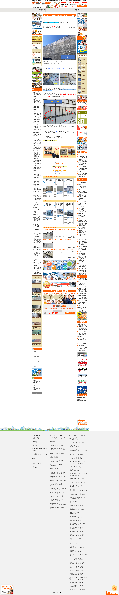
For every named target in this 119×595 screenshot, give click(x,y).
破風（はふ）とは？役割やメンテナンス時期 (37, 273)
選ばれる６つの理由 (36, 438)
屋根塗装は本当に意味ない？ (36, 99)
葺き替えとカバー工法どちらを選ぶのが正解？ (82, 196)
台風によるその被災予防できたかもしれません (82, 239)
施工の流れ (63, 10)
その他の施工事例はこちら (72, 224)
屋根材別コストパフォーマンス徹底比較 (37, 209)
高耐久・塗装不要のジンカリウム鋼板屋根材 (37, 239)
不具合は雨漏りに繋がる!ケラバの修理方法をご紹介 (77, 494)
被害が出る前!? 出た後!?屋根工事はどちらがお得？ (82, 291)
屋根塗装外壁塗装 (83, 88)
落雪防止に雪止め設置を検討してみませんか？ (58, 493)
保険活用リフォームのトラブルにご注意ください (82, 308)
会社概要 (83, 10)
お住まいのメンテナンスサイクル (74, 543)
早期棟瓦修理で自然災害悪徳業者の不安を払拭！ (37, 148)
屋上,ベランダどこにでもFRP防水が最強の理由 (37, 132)
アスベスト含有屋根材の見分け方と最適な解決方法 (77, 523)
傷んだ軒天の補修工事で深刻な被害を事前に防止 (37, 119)
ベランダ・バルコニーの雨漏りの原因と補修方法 (37, 137)
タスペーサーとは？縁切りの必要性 (36, 122)
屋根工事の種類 (82, 55)
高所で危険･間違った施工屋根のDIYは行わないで (37, 242)
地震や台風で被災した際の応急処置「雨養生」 (37, 161)
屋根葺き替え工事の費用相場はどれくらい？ (82, 189)
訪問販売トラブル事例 (82, 295)
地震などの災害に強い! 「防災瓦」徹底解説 (82, 254)
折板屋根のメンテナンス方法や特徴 (75, 479)
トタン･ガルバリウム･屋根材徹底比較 (36, 229)
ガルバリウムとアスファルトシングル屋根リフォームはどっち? (37, 225)
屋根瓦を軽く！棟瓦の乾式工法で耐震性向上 (82, 249)
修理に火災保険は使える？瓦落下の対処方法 (82, 244)
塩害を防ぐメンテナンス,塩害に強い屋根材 (37, 214)
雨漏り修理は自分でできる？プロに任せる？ (37, 102)
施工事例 (49, 10)
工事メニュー (69, 10)
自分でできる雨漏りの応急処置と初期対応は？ (82, 266)
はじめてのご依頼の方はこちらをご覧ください (58, 437)
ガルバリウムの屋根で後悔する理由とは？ (36, 231)
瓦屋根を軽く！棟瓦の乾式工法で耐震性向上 (76, 519)
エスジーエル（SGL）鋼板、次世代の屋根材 (76, 559)
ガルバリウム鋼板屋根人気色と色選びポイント (82, 166)
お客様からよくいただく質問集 (74, 446)
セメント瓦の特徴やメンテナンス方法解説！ (37, 140)
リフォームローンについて (55, 477)
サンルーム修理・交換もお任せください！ (82, 326)
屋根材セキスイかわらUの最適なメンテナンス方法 (82, 223)
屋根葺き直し (84, 79)
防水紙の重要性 (35, 202)
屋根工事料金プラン (54, 441)
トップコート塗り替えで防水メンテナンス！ (37, 270)
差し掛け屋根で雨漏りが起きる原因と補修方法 (76, 574)
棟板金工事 (84, 83)
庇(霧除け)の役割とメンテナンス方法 (36, 153)
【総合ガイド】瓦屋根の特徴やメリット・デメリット (77, 470)
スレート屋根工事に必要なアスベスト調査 (76, 524)
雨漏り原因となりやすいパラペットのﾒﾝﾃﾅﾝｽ (37, 130)
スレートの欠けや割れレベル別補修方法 (82, 206)
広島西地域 (34, 385)
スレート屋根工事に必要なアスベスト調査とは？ (37, 268)
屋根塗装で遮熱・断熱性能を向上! (82, 263)
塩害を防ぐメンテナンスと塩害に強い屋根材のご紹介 (77, 566)
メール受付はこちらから (59, 167)
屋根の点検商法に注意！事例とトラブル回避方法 (82, 298)
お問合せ (34, 466)
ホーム (35, 10)
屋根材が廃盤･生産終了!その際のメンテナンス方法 (77, 497)
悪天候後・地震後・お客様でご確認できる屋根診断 (77, 442)
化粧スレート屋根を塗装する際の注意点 (81, 218)
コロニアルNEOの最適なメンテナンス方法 (82, 226)
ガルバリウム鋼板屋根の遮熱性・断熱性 (82, 164)
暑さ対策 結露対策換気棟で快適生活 (36, 182)
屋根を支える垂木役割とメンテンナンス (36, 244)
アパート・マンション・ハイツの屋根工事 (57, 464)
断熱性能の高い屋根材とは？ (35, 260)
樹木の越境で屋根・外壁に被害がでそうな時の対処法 (82, 305)
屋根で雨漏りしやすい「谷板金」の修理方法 (36, 192)
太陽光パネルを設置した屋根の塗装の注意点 (82, 216)
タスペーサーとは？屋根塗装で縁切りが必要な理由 (77, 493)
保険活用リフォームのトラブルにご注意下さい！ (77, 563)
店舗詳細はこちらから (59, 171)
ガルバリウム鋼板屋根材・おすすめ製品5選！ (76, 458)
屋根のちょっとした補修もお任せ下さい (57, 445)
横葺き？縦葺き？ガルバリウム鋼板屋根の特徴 (82, 171)
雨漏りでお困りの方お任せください (56, 444)
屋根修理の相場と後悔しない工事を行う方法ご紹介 (58, 472)
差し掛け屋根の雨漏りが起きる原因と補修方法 (37, 177)
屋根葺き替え (84, 59)
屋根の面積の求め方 (36, 165)
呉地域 (34, 387)
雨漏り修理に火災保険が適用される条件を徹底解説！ (77, 589)
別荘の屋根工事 (81, 345)
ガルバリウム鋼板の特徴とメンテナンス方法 (37, 236)
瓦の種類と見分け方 (73, 546)
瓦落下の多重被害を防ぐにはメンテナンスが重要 (82, 242)
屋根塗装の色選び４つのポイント (81, 259)
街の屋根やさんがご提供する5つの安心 (42, 10)
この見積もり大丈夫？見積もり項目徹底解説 (82, 289)
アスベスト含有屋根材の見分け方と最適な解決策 (37, 199)
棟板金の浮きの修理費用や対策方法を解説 (37, 107)
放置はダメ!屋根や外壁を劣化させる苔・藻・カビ (37, 217)
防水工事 (83, 75)
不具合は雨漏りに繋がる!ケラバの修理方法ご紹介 (37, 114)
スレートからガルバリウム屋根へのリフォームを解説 (82, 157)
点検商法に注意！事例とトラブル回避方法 (57, 448)
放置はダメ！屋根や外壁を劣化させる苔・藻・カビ (77, 567)
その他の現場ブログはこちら (72, 259)
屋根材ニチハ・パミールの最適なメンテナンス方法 (82, 221)
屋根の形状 (34, 170)
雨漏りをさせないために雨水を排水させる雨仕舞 (37, 189)
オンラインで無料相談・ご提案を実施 (56, 438)
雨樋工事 (83, 71)
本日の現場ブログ (35, 453)
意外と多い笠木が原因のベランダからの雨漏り (37, 117)
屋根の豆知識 (35, 207)
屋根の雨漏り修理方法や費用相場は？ (37, 247)
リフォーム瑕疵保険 (36, 442)
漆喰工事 (83, 67)
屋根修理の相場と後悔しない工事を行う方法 (82, 187)
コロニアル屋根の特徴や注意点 (81, 209)
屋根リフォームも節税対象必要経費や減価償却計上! (82, 350)
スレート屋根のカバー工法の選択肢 (82, 204)
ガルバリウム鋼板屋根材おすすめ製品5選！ (82, 169)
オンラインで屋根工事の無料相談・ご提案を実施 (82, 279)
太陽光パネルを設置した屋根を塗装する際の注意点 (58, 504)
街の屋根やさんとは (36, 437)
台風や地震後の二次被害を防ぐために (82, 246)
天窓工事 (83, 91)
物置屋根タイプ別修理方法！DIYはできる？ (82, 324)
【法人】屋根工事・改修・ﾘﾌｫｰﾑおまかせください (82, 348)
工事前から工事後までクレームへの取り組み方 (82, 286)
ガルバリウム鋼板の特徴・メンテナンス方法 (76, 527)
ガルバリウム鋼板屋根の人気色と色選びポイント (77, 467)
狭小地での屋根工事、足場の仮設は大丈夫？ (76, 454)
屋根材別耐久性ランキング (36, 212)
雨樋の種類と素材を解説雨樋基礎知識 (37, 265)
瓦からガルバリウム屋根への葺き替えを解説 (82, 159)
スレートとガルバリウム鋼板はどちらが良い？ (82, 154)
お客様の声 (56, 10)
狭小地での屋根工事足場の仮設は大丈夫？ (82, 228)
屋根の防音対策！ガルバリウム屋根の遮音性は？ (82, 176)
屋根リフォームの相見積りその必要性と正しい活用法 (82, 281)
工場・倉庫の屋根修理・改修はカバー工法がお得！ (82, 329)
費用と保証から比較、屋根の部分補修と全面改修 (82, 192)
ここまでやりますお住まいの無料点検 (77, 10)
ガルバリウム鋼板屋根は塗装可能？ (82, 162)
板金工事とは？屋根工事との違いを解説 (37, 104)
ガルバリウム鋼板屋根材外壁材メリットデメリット (82, 174)
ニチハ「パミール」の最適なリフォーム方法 (76, 449)
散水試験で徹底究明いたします (55, 454)
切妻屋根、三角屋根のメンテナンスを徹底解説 (37, 175)
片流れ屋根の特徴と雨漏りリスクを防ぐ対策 (37, 172)
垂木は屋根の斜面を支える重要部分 (56, 483)
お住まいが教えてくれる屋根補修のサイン (82, 194)
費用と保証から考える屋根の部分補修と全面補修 (58, 480)
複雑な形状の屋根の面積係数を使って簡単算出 (37, 168)
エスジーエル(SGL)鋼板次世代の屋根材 (37, 234)
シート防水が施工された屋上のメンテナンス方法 (37, 127)
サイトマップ (35, 366)
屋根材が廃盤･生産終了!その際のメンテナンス (37, 220)
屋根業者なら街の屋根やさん (37, 463)
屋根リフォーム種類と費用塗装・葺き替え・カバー (82, 201)
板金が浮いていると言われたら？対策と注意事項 (82, 300)
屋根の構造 (34, 109)
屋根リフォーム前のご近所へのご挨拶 (81, 284)
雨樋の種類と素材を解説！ (55, 503)
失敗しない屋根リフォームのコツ (82, 184)
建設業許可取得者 (36, 356)
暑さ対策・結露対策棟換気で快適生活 (75, 512)
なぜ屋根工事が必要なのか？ (82, 182)
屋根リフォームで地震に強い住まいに (56, 457)
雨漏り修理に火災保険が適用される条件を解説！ (82, 268)
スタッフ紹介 (35, 462)
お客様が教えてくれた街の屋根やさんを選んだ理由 (40, 454)
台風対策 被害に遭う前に (55, 456)
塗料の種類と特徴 (82, 359)
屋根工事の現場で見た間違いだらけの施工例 (82, 256)
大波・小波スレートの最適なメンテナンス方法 (37, 150)
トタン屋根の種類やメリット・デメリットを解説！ (77, 478)
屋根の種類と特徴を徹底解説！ (36, 92)
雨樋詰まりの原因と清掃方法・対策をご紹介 (57, 499)
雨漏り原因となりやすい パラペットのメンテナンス (59, 488)
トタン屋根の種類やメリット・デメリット (82, 211)
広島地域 (34, 380)
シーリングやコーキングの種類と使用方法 (37, 156)
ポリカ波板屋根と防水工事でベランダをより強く (82, 331)
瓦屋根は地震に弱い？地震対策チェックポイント (82, 251)
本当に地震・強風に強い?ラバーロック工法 (37, 163)
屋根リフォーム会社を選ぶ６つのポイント (82, 235)
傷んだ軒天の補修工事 (73, 539)
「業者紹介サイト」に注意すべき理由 (82, 310)
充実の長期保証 (35, 444)
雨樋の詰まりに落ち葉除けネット (56, 500)
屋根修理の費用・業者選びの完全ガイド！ (37, 96)
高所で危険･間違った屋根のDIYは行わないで (76, 531)
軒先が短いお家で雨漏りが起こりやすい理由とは (37, 196)
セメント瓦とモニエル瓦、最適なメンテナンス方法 (77, 482)
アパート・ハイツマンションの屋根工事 (82, 343)
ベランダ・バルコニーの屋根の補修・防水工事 (58, 460)
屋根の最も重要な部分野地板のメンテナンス (36, 205)
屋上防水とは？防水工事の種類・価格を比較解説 (37, 135)
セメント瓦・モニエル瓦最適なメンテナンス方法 (37, 143)
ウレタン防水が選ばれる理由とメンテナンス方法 (37, 124)
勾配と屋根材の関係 (73, 516)
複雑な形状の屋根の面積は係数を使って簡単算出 (77, 509)
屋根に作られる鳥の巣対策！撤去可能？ (82, 339)
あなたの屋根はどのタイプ (74, 439)
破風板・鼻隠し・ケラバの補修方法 (75, 486)
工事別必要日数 (81, 232)
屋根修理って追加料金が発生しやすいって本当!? (82, 303)
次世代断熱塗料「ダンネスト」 (81, 261)
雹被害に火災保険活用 (73, 586)
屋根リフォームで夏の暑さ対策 (55, 461)
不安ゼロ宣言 (35, 441)
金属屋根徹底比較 (72, 556)
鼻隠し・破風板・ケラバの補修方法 (37, 111)
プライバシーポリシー (36, 361)
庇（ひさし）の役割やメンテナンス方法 (37, 252)
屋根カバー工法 (84, 63)
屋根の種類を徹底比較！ (80, 199)
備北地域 (34, 389)
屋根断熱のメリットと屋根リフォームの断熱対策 (37, 263)
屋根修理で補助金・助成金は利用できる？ (82, 273)
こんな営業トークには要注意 (82, 293)
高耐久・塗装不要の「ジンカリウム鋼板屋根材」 (77, 528)
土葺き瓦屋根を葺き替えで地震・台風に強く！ (37, 145)
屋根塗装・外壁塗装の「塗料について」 (75, 443)
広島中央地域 (35, 382)
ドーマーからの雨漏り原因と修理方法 (36, 255)
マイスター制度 (35, 445)
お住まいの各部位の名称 (37, 94)
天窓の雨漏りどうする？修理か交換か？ (37, 257)
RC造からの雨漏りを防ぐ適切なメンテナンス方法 (37, 249)
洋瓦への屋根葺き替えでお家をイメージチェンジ (37, 222)
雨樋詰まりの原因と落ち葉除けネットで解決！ (82, 336)
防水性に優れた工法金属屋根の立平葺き (36, 158)
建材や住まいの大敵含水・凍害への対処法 (36, 185)
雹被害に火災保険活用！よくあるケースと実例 (82, 271)
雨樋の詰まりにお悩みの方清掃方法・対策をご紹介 (82, 334)
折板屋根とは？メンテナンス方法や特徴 (82, 213)
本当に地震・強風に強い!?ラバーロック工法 (76, 571)
